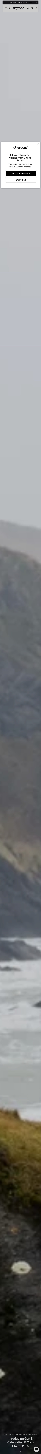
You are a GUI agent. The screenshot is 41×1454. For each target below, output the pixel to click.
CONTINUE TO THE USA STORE (21, 173)
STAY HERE (21, 180)
